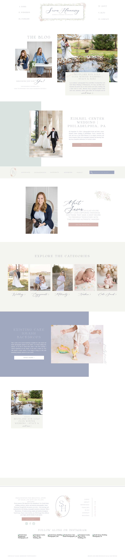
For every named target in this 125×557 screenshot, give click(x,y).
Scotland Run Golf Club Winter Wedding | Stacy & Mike (87, 77)
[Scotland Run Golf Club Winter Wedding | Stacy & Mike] (87, 58)
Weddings (27, 416)
